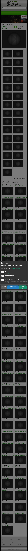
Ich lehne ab (4, 287)
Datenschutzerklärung (15, 268)
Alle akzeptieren (22, 287)
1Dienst (7, 273)
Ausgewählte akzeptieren (13, 287)
